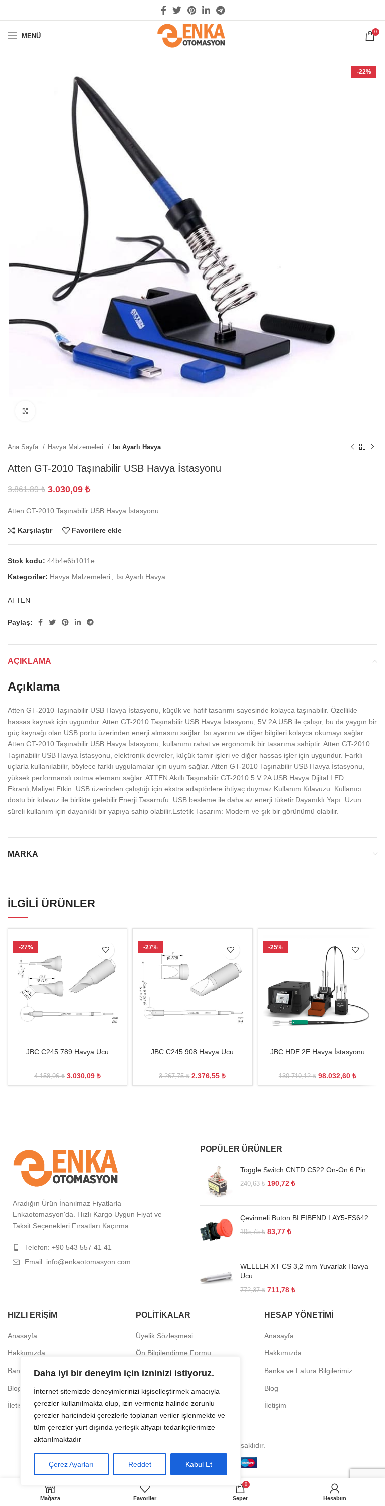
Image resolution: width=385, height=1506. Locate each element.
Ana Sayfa (24, 447)
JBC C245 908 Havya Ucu (192, 1052)
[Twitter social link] (176, 10)
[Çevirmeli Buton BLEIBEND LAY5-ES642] (216, 1229)
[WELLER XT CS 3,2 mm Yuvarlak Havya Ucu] (216, 1278)
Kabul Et (198, 1464)
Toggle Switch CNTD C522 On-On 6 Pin (303, 1170)
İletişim (19, 1405)
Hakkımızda (26, 1353)
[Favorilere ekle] (105, 950)
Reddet (139, 1464)
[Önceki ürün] (352, 447)
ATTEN (19, 600)
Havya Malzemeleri (76, 447)
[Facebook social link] (163, 10)
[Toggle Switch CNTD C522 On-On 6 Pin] (216, 1181)
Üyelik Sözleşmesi (164, 1336)
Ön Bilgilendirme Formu (173, 1353)
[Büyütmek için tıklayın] (25, 411)
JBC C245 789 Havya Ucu (67, 1052)
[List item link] (96, 1247)
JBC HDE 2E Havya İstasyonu (317, 1052)
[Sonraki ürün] (372, 447)
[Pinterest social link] (191, 10)
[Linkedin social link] (206, 10)
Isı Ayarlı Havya (137, 447)
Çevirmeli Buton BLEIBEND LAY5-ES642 (304, 1218)
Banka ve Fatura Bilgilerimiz (308, 1370)
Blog (15, 1388)
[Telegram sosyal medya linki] (220, 10)
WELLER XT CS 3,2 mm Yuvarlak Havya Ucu (304, 1271)
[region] (130, 1421)
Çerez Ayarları (71, 1464)
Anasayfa (22, 1336)
